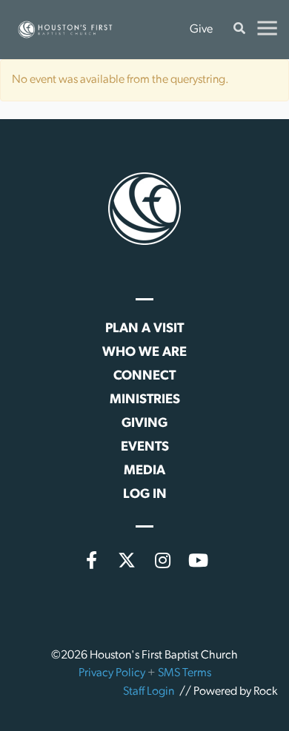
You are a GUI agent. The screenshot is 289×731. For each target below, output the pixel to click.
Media (144, 471)
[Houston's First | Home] (144, 208)
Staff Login (148, 692)
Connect (144, 376)
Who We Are (144, 353)
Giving (144, 424)
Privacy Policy (112, 673)
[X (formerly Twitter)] (127, 560)
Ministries (145, 400)
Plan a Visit (144, 329)
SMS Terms (184, 673)
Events (145, 447)
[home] (65, 29)
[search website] (239, 30)
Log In (145, 495)
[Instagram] (162, 560)
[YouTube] (198, 560)
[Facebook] (91, 560)
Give (201, 30)
